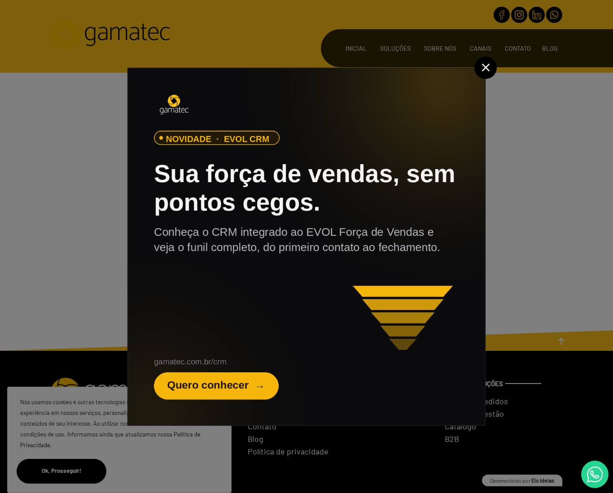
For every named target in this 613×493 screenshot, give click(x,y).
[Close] (485, 68)
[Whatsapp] (595, 474)
